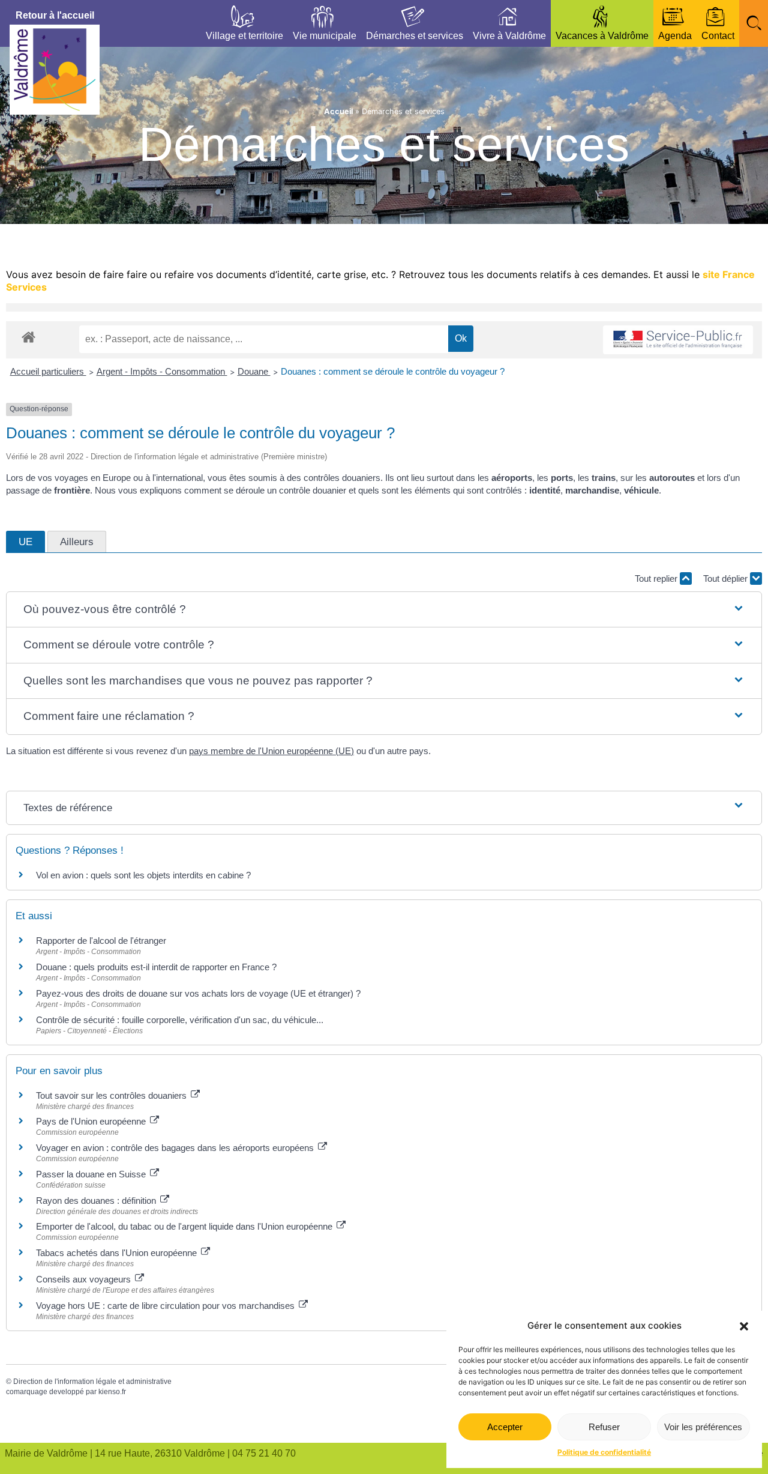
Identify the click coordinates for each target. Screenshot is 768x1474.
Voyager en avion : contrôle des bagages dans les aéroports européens (176, 1148)
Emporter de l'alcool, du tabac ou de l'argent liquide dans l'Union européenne (185, 1226)
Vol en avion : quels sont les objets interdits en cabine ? (143, 875)
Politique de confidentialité (604, 1452)
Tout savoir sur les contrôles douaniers (112, 1095)
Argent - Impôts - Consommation (162, 371)
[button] (744, 1326)
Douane (254, 371)
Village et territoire (244, 36)
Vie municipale (324, 36)
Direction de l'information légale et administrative (92, 1381)
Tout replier (657, 578)
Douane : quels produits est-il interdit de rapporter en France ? (156, 967)
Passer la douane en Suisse (92, 1174)
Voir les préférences (703, 1427)
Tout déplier (726, 578)
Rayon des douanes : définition (97, 1200)
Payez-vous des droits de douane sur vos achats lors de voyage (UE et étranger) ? (198, 993)
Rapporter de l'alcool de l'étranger (101, 940)
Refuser (604, 1427)
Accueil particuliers (48, 371)
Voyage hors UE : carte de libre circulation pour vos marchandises (166, 1305)
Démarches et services (414, 36)
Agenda (675, 36)
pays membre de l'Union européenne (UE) (271, 751)
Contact (717, 36)
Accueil (338, 111)
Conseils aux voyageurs (84, 1279)
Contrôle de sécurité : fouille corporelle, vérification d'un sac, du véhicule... (179, 1020)
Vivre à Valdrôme (509, 36)
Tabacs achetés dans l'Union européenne (117, 1253)
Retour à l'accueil (55, 15)
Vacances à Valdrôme (602, 36)
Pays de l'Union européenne (92, 1121)
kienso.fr (112, 1392)
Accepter (505, 1427)
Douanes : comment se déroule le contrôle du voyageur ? (393, 371)
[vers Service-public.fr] (678, 340)
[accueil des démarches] (28, 336)
